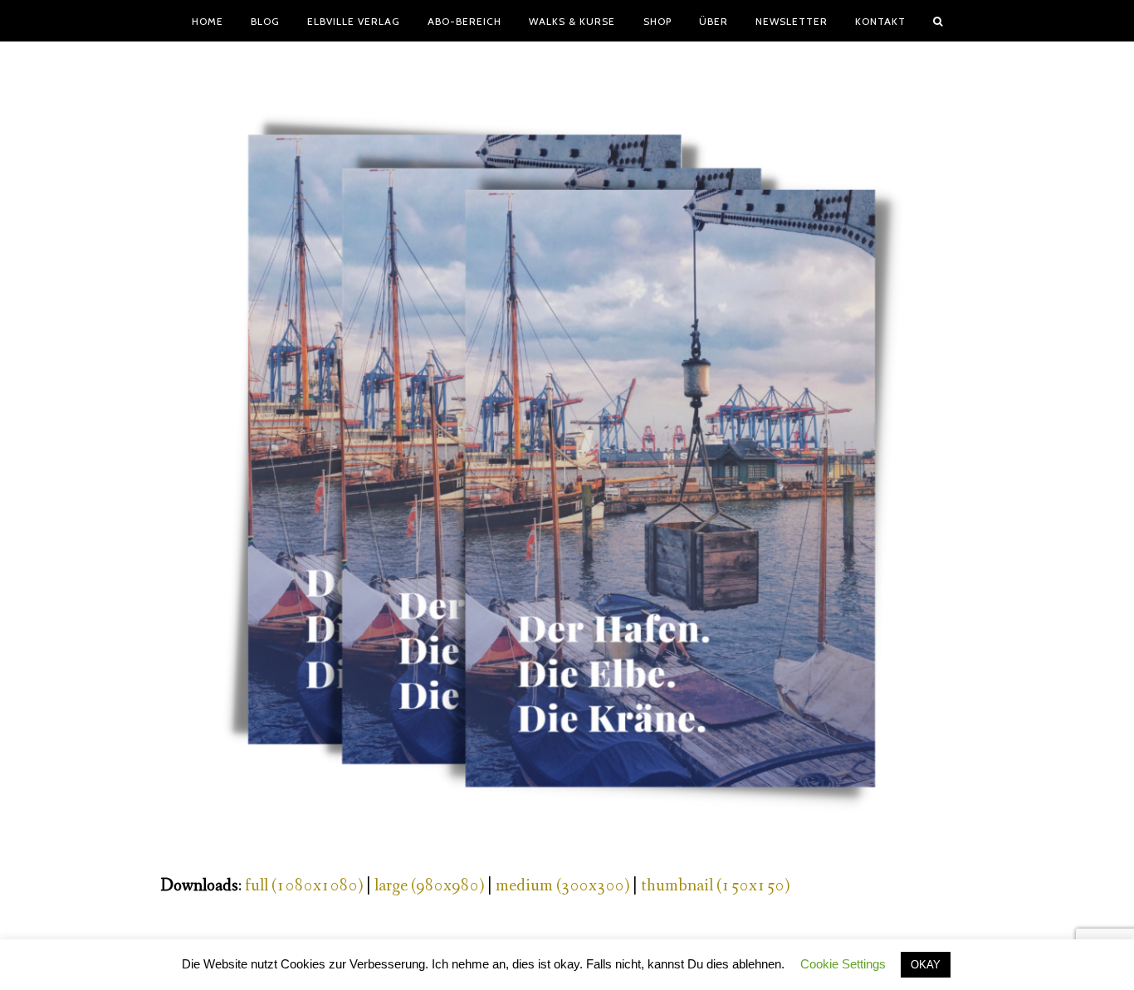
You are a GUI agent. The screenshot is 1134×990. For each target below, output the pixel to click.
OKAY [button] (926, 964)
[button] (938, 20)
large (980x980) (429, 886)
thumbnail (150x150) (715, 886)
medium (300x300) (562, 886)
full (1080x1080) (304, 886)
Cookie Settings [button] (843, 964)
